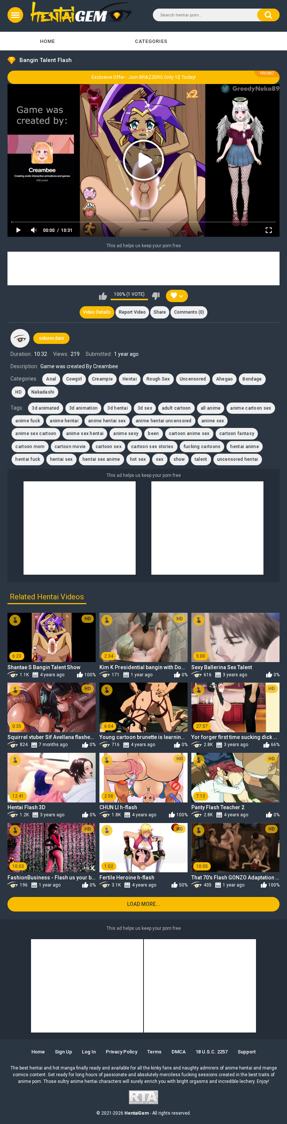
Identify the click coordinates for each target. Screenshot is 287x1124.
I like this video (103, 296)
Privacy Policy (121, 1052)
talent (201, 459)
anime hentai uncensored (164, 420)
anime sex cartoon (35, 433)
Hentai (130, 379)
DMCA (179, 1052)
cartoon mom (29, 446)
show (179, 459)
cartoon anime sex (189, 433)
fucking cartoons (202, 446)
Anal (51, 379)
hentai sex (61, 459)
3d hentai (117, 408)
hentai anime (244, 446)
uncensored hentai (237, 459)
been (153, 433)
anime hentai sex (107, 420)
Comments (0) (189, 312)
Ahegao (224, 379)
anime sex (212, 420)
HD (18, 392)
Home (47, 41)
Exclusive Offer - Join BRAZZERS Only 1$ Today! (144, 77)
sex (160, 459)
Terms (154, 1052)
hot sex (138, 459)
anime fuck (27, 420)
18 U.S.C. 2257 (211, 1052)
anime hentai (64, 420)
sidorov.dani (51, 338)
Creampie (102, 379)
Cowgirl (74, 379)
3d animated (45, 408)
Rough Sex (158, 379)
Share (160, 312)
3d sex (145, 408)
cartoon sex (108, 446)
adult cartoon (176, 408)
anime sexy (125, 433)
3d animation (83, 408)
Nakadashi (43, 392)
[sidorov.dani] (19, 338)
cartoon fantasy (236, 433)
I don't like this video (156, 296)
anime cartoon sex (250, 408)
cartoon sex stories (152, 446)
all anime (211, 408)
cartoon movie (70, 446)
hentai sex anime (101, 459)
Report (132, 312)
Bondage (252, 379)
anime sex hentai (85, 433)
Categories (151, 41)
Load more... (143, 904)
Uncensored (193, 379)
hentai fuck (27, 459)
